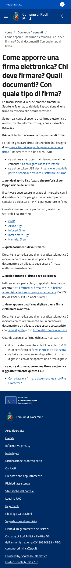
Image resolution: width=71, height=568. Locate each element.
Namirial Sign (17, 239)
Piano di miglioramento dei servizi (27, 528)
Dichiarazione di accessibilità (23, 460)
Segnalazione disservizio (21, 521)
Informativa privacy (17, 445)
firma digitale (16, 330)
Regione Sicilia (14, 4)
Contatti (10, 468)
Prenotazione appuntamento (23, 476)
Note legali (12, 453)
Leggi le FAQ (13, 498)
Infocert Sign (16, 230)
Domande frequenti (31, 32)
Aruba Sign (15, 225)
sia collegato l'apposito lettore (40, 164)
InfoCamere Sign (19, 235)
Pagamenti (12, 506)
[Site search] (63, 16)
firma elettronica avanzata (50, 330)
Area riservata (14, 430)
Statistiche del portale (19, 491)
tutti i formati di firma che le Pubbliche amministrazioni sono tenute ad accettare (32, 289)
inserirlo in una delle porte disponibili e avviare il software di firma (37, 170)
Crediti (9, 438)
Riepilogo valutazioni (18, 513)
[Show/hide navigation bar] (5, 16)
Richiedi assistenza (17, 483)
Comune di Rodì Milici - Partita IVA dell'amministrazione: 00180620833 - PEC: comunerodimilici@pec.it (33, 542)
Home (8, 32)
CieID (11, 221)
